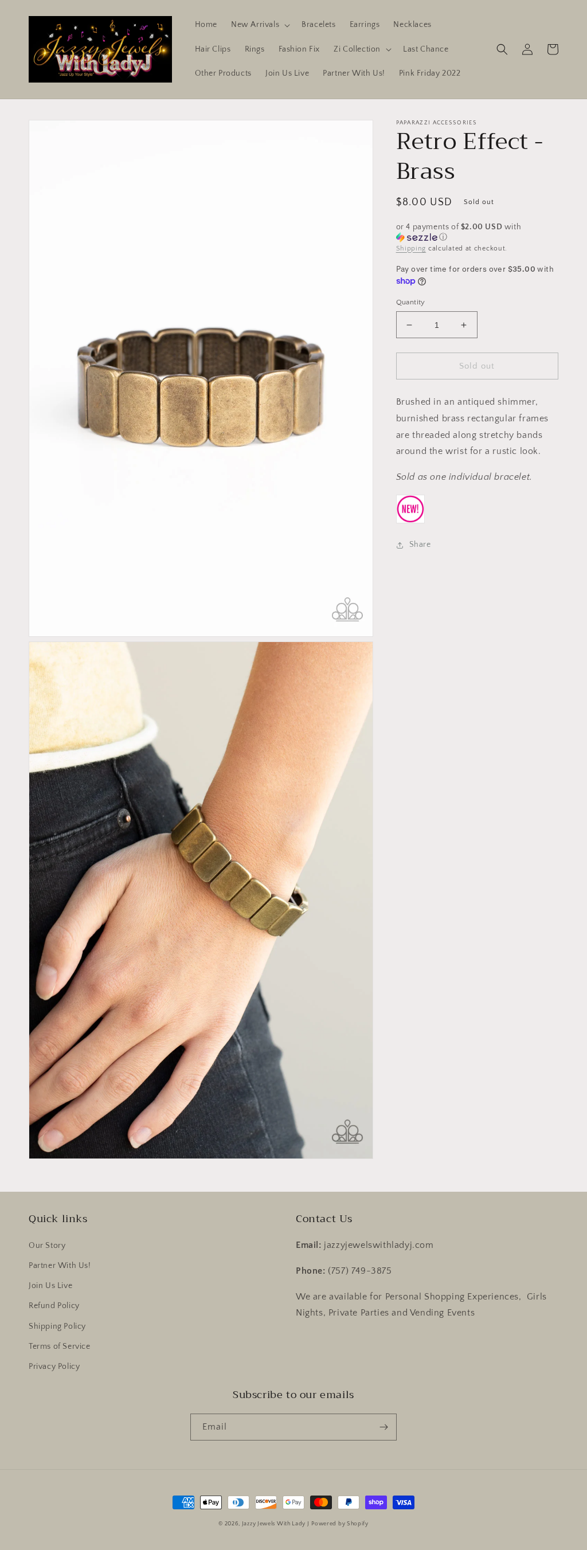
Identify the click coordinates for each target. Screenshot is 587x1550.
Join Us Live (50, 1285)
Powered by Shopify (340, 1524)
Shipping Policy (57, 1326)
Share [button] (420, 544)
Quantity (410, 302)
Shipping (411, 248)
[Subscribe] (383, 1427)
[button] (259, 25)
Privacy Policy (54, 1366)
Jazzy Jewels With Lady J (276, 1524)
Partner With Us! (60, 1265)
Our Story (47, 1245)
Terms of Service (60, 1346)
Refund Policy (54, 1305)
